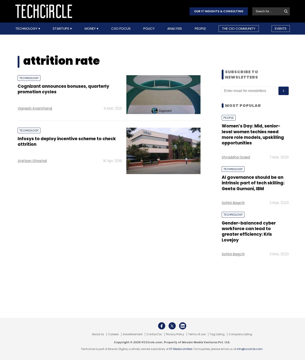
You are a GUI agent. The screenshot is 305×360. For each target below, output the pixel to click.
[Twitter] (172, 325)
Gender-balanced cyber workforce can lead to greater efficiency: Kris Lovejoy (249, 231)
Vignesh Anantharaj (35, 108)
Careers (113, 334)
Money (91, 28)
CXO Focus (121, 28)
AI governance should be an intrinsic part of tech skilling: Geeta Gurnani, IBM (253, 183)
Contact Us (154, 334)
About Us (98, 334)
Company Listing (240, 334)
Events (280, 28)
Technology (26, 28)
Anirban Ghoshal (32, 160)
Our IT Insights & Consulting (218, 11)
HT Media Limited (180, 349)
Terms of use (197, 334)
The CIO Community (238, 28)
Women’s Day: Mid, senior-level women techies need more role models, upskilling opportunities (253, 134)
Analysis (174, 28)
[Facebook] (161, 325)
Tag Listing (217, 334)
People (200, 28)
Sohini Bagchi (233, 202)
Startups (61, 28)
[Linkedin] (182, 325)
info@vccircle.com (250, 349)
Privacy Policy (175, 334)
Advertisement (132, 334)
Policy (149, 28)
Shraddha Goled (236, 157)
